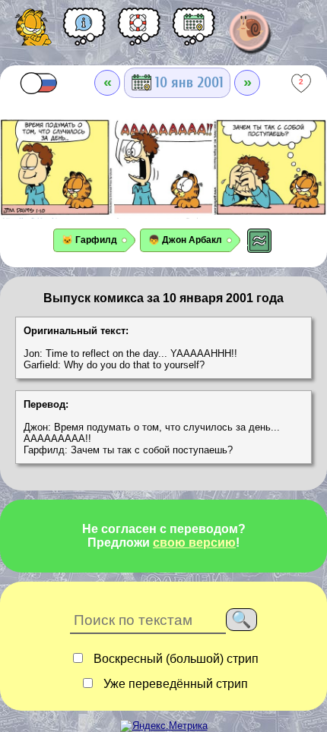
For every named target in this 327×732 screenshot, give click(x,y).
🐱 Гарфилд (89, 240)
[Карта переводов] (194, 32)
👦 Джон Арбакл (185, 240)
